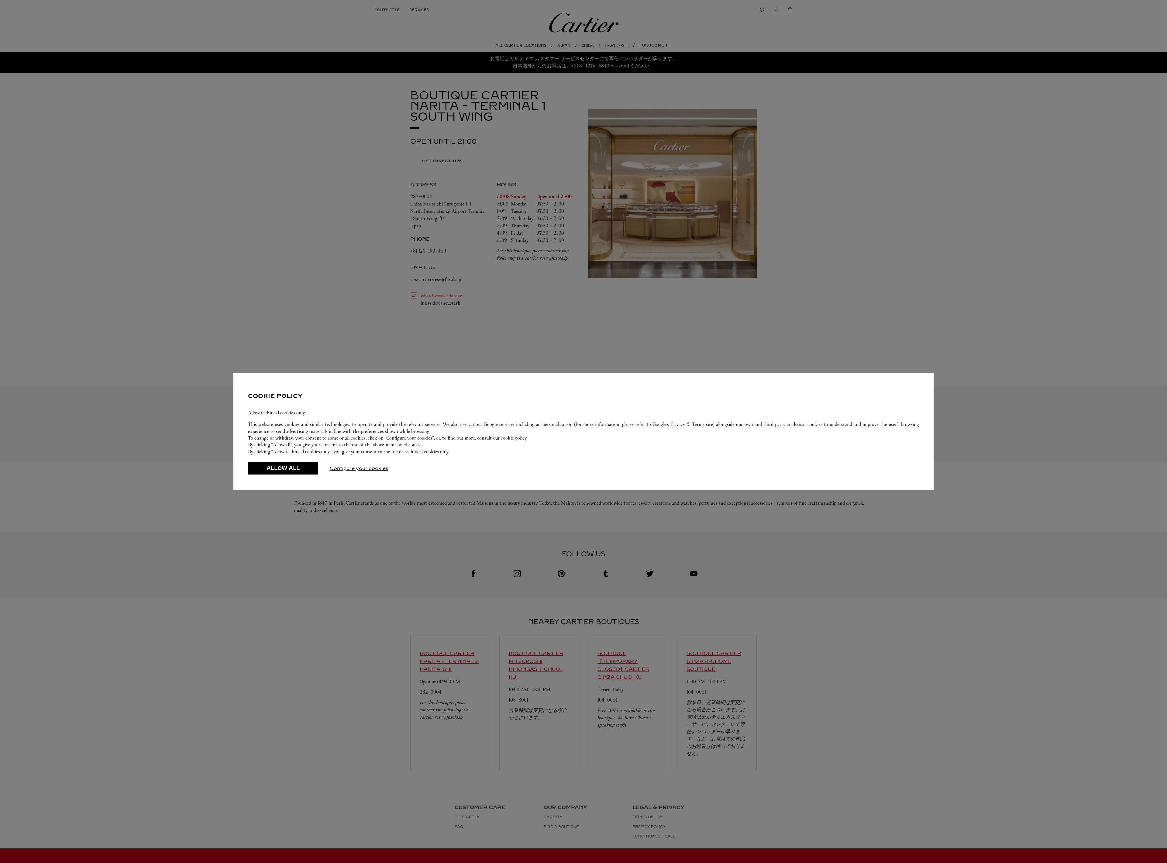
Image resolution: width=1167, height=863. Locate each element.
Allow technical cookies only (276, 413)
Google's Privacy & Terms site (682, 424)
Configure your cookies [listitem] (359, 468)
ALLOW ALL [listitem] (283, 468)
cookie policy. (514, 438)
